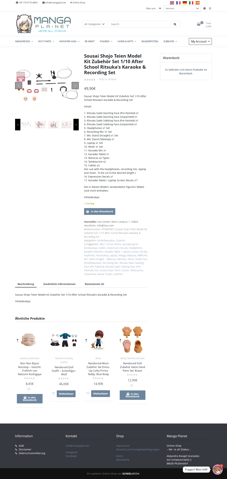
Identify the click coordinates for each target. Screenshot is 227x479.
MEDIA (130, 473)
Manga (122, 255)
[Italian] (191, 2)
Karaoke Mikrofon (93, 251)
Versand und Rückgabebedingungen (138, 449)
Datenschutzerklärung (32, 453)
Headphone (135, 248)
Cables (102, 248)
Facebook (71, 456)
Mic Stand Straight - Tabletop (100, 259)
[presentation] (18, 85)
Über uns (151, 8)
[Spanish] (198, 2)
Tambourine (136, 270)
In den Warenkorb (102, 211)
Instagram (72, 452)
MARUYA (142, 255)
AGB (21, 445)
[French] (178, 2)
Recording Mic (110, 262)
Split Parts (34, 358)
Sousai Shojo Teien (109, 270)
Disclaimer (25, 449)
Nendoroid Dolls (63, 358)
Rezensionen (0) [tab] (94, 284)
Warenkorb (122, 459)
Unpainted (90, 274)
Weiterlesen (66, 393)
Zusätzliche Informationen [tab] (59, 284)
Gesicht (24, 358)
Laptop (113, 255)
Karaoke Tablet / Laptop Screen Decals (126, 251)
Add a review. (108, 79)
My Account (199, 41)
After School (106, 244)
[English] (172, 2)
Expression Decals (117, 248)
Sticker (125, 270)
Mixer (131, 259)
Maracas (131, 255)
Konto (119, 456)
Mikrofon (122, 259)
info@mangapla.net (77, 445)
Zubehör (120, 240)
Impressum (123, 445)
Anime (117, 244)
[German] (185, 2)
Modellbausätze (106, 240)
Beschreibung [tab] (26, 284)
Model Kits (141, 259)
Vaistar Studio (104, 274)
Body (98, 358)
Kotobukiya (102, 255)
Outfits (64, 362)
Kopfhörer (89, 255)
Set (96, 270)
